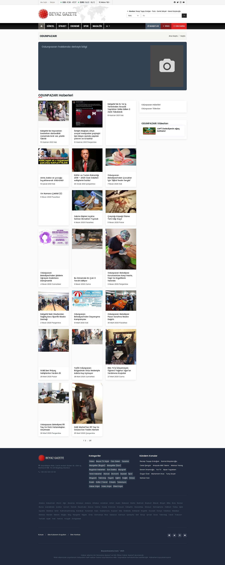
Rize (106, 514)
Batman (140, 503)
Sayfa (182, 36)
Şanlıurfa (130, 514)
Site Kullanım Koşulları (57, 534)
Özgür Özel (144, 474)
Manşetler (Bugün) (97, 465)
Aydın (118, 503)
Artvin (111, 503)
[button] (108, 26)
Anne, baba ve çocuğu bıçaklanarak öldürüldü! (52, 179)
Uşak (48, 518)
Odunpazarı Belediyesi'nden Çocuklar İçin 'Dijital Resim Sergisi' (120, 178)
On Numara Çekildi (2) (51, 193)
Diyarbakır (82, 507)
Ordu (90, 514)
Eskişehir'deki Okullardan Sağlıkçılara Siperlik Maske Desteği (53, 317)
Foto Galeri (115, 461)
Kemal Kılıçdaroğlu (174, 11)
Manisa (42, 514)
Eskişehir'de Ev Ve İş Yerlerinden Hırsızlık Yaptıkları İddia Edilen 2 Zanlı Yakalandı (119, 108)
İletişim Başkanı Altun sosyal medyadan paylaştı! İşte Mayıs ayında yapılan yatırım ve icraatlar (87, 135)
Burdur (180, 503)
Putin (154, 11)
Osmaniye (98, 514)
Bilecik (155, 503)
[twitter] (178, 2)
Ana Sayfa (43, 2)
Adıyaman (50, 503)
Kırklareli (135, 511)
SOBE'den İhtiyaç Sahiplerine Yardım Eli (50, 371)
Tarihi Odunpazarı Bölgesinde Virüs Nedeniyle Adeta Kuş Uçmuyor (87, 370)
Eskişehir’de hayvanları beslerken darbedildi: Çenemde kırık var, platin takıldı (52, 135)
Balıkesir (125, 503)
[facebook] (175, 2)
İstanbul (49, 511)
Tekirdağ (163, 514)
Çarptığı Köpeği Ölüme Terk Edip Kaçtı (119, 217)
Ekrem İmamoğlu (147, 469)
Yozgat (67, 518)
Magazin (93, 478)
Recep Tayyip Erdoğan (143, 11)
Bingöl (162, 503)
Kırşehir (144, 511)
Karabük (79, 511)
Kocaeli (152, 511)
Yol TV (158, 469)
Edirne (97, 507)
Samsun (121, 514)
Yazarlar (125, 461)
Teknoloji (102, 478)
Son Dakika (112, 469)
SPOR (86, 26)
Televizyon (121, 482)
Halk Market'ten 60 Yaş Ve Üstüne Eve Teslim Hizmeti (86, 428)
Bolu (174, 503)
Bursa (41, 507)
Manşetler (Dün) (114, 465)
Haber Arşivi (94, 486)
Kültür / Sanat (101, 482)
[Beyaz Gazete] (51, 457)
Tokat (170, 514)
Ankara (105, 2)
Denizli (73, 507)
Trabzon (178, 514)
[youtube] (184, 2)
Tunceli (42, 518)
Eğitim (118, 478)
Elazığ (104, 507)
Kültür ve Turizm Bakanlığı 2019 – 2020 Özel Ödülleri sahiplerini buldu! (86, 178)
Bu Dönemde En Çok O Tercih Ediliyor (85, 279)
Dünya (132, 478)
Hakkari (168, 507)
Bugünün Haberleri (97, 469)
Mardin (49, 514)
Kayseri (114, 511)
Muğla (63, 514)
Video (91, 461)
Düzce (90, 507)
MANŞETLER (154, 26)
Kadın (91, 482)
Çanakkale (49, 507)
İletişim (52, 2)
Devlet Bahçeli (162, 11)
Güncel (107, 474)
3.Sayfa (112, 482)
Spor (130, 474)
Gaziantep (138, 507)
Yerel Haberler (95, 474)
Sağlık (124, 478)
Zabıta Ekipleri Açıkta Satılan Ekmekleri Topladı (86, 217)
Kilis (120, 511)
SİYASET (62, 26)
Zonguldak (76, 518)
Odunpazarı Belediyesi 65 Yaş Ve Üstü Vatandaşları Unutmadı (52, 427)
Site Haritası (75, 534)
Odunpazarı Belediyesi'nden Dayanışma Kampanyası (87, 317)
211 (90, 440)
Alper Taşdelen (169, 469)
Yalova (60, 518)
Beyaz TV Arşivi (102, 461)
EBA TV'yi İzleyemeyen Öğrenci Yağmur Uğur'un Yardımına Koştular (119, 370)
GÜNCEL (50, 26)
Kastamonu (105, 511)
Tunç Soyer (171, 474)
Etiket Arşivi (118, 486)
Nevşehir (76, 514)
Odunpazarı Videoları (150, 108)
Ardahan (104, 503)
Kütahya (167, 511)
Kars (96, 511)
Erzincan (111, 507)
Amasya (79, 503)
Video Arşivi (106, 486)
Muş (69, 514)
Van (53, 518)
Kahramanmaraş (67, 511)
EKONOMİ (74, 26)
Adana (42, 503)
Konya (159, 511)
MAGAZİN (97, 26)
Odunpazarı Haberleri (151, 104)
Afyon (58, 503)
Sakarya (113, 514)
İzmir (57, 511)
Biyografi (122, 469)
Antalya (95, 503)
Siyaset (123, 474)
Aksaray (71, 503)
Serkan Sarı (145, 478)
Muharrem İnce (157, 474)
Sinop (142, 514)
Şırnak (149, 514)
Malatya (175, 511)
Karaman (89, 511)
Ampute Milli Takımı (161, 465)
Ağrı (64, 503)
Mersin (57, 514)
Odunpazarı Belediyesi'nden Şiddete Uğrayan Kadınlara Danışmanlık (51, 277)
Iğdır (181, 507)
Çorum (66, 507)
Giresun (148, 507)
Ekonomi (115, 474)
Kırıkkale (127, 511)
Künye (40, 534)
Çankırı (59, 507)
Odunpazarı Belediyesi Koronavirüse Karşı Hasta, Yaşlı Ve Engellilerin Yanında (120, 277)
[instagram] (181, 2)
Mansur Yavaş (177, 465)
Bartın (132, 503)
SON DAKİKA (180, 26)
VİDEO (166, 26)
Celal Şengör (145, 465)
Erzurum (120, 507)
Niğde (84, 514)
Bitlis (168, 503)
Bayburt (148, 503)
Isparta (42, 511)
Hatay (175, 507)
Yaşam (111, 478)
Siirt (137, 514)
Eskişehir (129, 507)
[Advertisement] (24, 71)
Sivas (155, 514)
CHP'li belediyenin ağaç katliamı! (168, 129)
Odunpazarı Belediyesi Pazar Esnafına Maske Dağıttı (118, 317)
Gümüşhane (158, 507)
